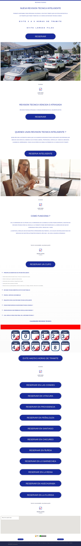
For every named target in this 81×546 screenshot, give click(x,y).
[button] (40, 272)
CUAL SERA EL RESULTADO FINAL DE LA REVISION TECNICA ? (19, 315)
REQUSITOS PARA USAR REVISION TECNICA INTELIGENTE (18, 300)
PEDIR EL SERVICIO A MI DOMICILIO (12, 295)
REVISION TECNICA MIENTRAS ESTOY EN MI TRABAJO (17, 290)
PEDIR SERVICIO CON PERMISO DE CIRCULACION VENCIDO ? (18, 310)
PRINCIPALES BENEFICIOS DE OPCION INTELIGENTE (16, 272)
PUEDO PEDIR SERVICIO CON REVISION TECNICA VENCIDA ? (18, 305)
